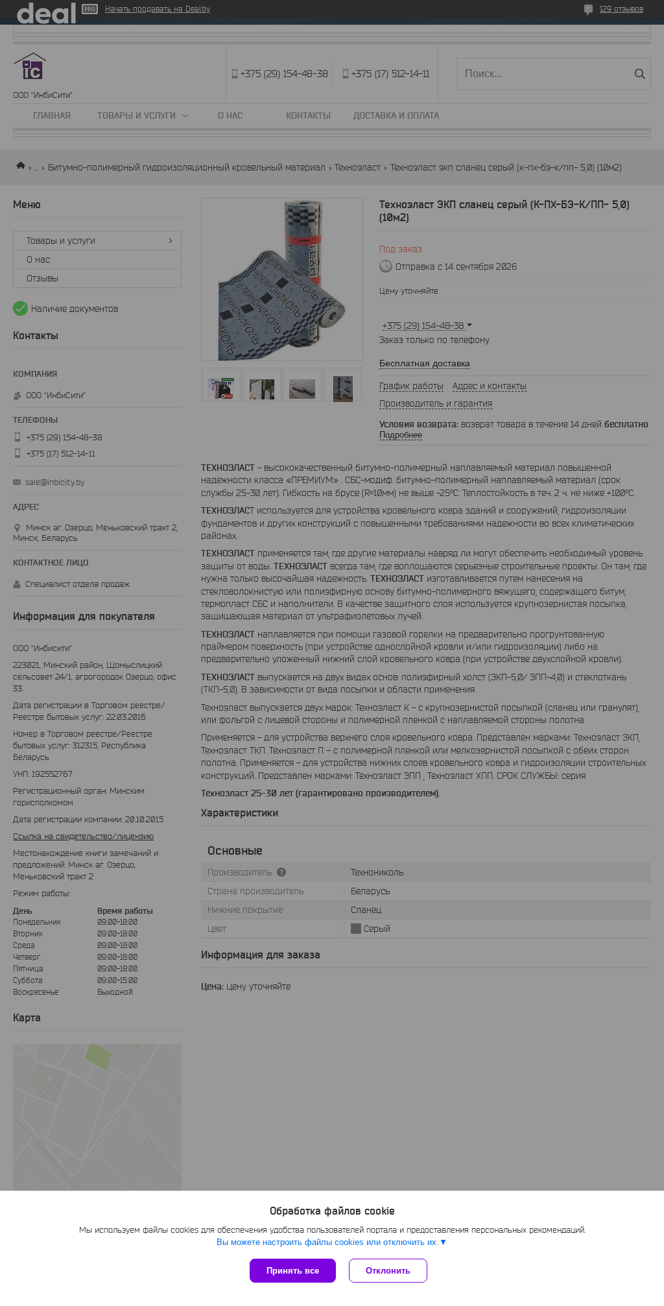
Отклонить (388, 1271)
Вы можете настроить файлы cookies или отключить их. (328, 1242)
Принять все (293, 1271)
